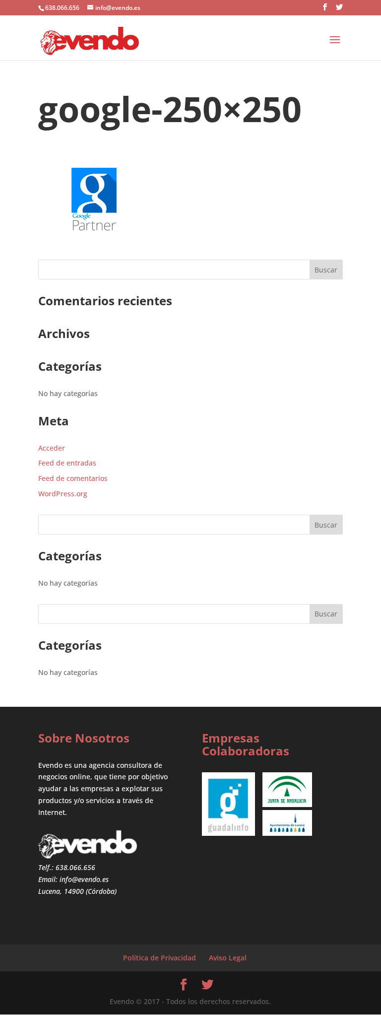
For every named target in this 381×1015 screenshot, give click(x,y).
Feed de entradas (67, 463)
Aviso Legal (228, 957)
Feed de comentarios (73, 478)
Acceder (51, 448)
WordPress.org (62, 493)
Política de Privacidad (159, 957)
